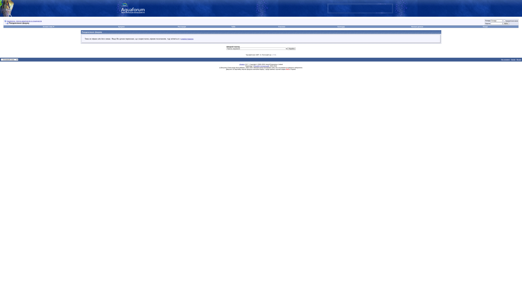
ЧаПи (233, 26)
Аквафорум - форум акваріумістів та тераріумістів (24, 21)
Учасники (281, 26)
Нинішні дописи (417, 26)
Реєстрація (182, 26)
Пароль (487, 23)
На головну (505, 59)
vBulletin (242, 64)
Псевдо (487, 21)
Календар (341, 26)
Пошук (485, 26)
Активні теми (48, 26)
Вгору (519, 59)
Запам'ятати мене (512, 21)
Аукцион (121, 26)
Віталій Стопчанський (261, 66)
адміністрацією (187, 39)
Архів (513, 59)
